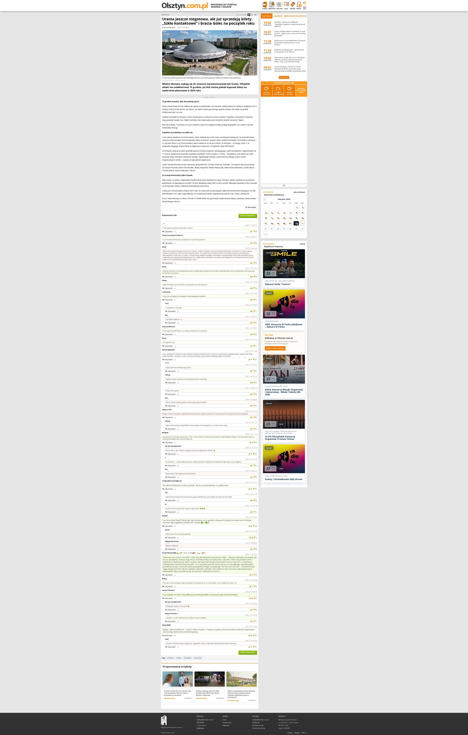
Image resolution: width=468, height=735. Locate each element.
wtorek (289, 93)
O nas (224, 720)
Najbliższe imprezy (273, 246)
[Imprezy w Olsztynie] (292, 5)
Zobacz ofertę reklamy (275, 348)
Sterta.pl (281, 720)
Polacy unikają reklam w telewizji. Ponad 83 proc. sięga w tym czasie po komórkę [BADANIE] (290, 33)
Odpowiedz (169, 231)
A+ (256, 15)
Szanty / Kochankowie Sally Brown (283, 479)
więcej (302, 244)
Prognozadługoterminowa (301, 90)
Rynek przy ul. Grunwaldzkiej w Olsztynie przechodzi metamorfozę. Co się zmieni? (289, 42)
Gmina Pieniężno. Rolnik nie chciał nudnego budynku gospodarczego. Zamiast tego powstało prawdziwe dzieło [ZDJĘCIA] (290, 70)
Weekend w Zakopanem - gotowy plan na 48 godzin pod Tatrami (289, 51)
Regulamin (226, 725)
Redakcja (200, 716)
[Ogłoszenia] (271, 5)
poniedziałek (278, 93)
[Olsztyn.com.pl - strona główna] (164, 720)
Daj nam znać (227, 722)
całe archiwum (299, 192)
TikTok (303, 733)
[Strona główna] (199, 6)
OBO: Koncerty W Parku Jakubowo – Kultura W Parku (283, 325)
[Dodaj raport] (298, 5)
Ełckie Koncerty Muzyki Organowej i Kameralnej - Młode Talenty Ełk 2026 (284, 392)
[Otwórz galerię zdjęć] (209, 53)
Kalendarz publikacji (274, 194)
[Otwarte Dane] (286, 5)
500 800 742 (256, 722)
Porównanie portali (258, 728)
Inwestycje (165, 15)
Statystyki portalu (258, 725)
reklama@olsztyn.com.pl (260, 720)
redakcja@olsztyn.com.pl (205, 720)
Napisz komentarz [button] (248, 216)
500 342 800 (200, 722)
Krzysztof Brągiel (168, 27)
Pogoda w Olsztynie (284, 83)
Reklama (255, 716)
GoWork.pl (200, 728)
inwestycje (187, 658)
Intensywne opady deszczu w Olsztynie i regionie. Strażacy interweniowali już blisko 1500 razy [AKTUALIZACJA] (289, 59)
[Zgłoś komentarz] (175, 231)
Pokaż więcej (284, 77)
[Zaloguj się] (304, 3)
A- (249, 15)
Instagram (297, 733)
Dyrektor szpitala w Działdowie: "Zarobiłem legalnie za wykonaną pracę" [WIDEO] (290, 24)
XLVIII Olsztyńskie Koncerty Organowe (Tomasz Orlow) (280, 437)
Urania (178, 658)
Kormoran (197, 658)
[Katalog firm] (279, 5)
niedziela (266, 93)
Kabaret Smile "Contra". (278, 284)
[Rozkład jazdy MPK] (264, 5)
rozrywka (170, 658)
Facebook (289, 733)
